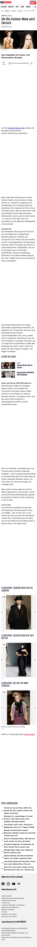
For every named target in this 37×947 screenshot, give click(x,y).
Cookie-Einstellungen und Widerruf (13, 905)
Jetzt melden (29, 734)
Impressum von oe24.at (9, 914)
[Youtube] (13, 883)
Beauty (11, 7)
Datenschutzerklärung (9, 900)
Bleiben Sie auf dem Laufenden (12, 877)
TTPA (3, 940)
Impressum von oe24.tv (9, 916)
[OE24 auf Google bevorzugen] (31, 63)
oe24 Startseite (6, 896)
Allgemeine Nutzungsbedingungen (13, 898)
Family (28, 7)
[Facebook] (3, 883)
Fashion (4, 7)
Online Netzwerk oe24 (9, 889)
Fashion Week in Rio (16, 128)
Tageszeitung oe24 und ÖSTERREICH (14, 922)
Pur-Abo (4, 912)
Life (17, 7)
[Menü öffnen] (35, 6)
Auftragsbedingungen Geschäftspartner (15, 928)
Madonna (13, 11)
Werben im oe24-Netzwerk (10, 907)
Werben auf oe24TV (8, 909)
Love (22, 7)
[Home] (2, 11)
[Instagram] (8, 883)
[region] (18, 613)
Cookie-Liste (6, 903)
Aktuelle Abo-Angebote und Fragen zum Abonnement (15, 934)
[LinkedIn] (18, 883)
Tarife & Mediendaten (9, 930)
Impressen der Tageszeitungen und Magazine (16, 937)
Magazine (7, 11)
